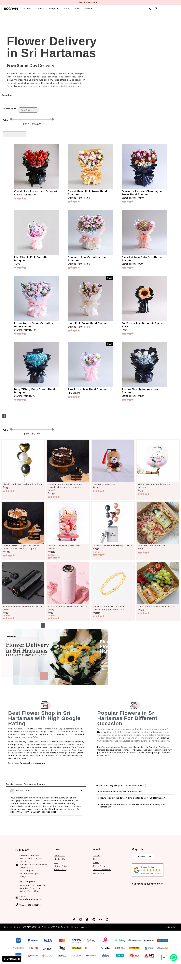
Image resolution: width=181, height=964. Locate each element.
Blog (95, 859)
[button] (8, 801)
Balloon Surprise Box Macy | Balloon (112, 546)
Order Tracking (60, 869)
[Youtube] (100, 919)
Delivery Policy (60, 866)
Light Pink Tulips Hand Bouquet (88, 323)
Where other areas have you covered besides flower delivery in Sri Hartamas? (132, 805)
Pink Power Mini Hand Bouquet (88, 389)
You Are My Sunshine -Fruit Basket (156, 606)
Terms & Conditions (102, 869)
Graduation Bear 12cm (104, 484)
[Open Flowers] (44, 8)
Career (96, 862)
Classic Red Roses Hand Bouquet (35, 191)
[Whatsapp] (107, 919)
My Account (59, 855)
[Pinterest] (94, 919)
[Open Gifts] (69, 8)
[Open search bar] (156, 8)
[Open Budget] (57, 8)
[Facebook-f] (74, 919)
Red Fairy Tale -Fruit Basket (153, 546)
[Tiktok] (87, 919)
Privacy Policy (99, 866)
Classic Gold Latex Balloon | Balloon (22, 484)
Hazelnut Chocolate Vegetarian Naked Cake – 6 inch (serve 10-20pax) (65, 487)
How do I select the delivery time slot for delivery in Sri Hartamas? (132, 797)
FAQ (56, 862)
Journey (96, 855)
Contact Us (59, 859)
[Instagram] (80, 919)
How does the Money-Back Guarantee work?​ (122, 791)
